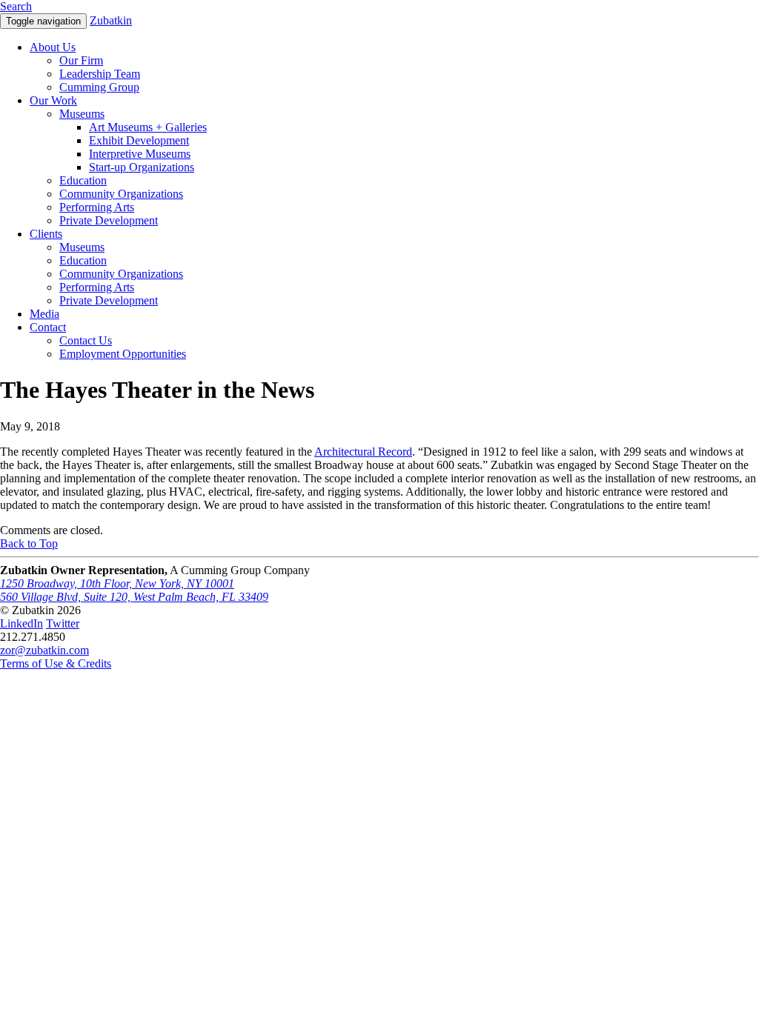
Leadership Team (99, 73)
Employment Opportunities (122, 353)
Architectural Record (363, 451)
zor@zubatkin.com (44, 650)
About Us (53, 47)
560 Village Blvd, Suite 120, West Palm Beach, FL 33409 (134, 596)
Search (16, 6)
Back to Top (29, 543)
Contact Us (85, 340)
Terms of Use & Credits (55, 663)
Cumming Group (99, 87)
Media (44, 313)
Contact (48, 327)
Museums (82, 113)
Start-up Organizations (141, 167)
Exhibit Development (139, 140)
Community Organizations (121, 193)
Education (83, 180)
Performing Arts (96, 207)
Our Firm (81, 60)
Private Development (108, 220)
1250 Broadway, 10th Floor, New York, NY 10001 (117, 583)
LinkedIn (21, 623)
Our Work (53, 100)
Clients (46, 233)
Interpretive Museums (139, 153)
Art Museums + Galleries (148, 127)
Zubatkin (111, 20)
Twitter (62, 623)
